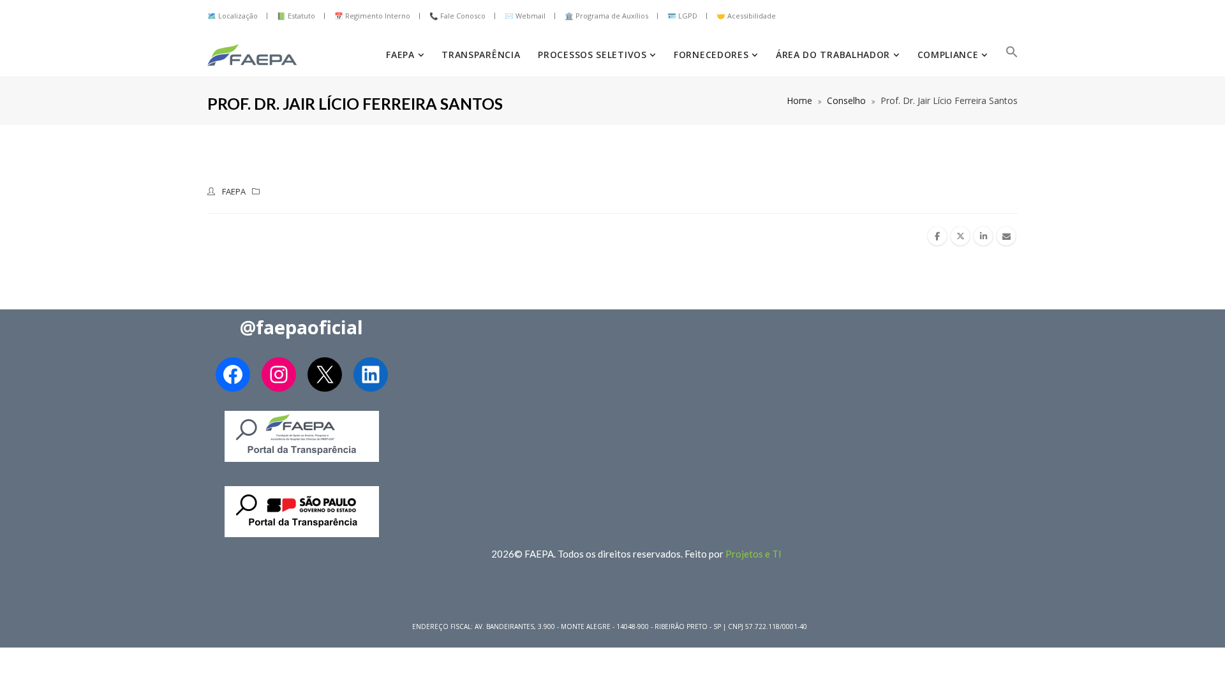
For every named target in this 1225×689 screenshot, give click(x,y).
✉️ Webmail (525, 15)
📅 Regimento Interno (372, 15)
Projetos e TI (753, 553)
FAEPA (401, 54)
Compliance (949, 54)
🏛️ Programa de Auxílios (606, 15)
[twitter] (960, 236)
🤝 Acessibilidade (746, 15)
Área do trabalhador (834, 54)
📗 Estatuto (296, 15)
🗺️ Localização (232, 15)
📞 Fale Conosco (457, 15)
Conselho (846, 100)
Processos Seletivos (594, 54)
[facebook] (937, 236)
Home (799, 100)
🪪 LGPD (682, 15)
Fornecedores (713, 54)
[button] (1012, 55)
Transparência (481, 54)
